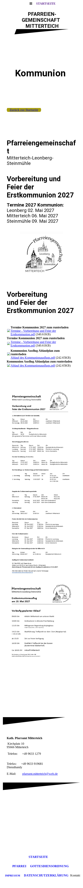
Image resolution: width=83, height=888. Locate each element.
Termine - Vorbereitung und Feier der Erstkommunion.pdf (33, 332)
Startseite (46, 3)
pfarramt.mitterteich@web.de (40, 773)
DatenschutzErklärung (46, 875)
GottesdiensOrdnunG (49, 866)
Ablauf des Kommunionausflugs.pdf (33, 357)
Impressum (12, 875)
